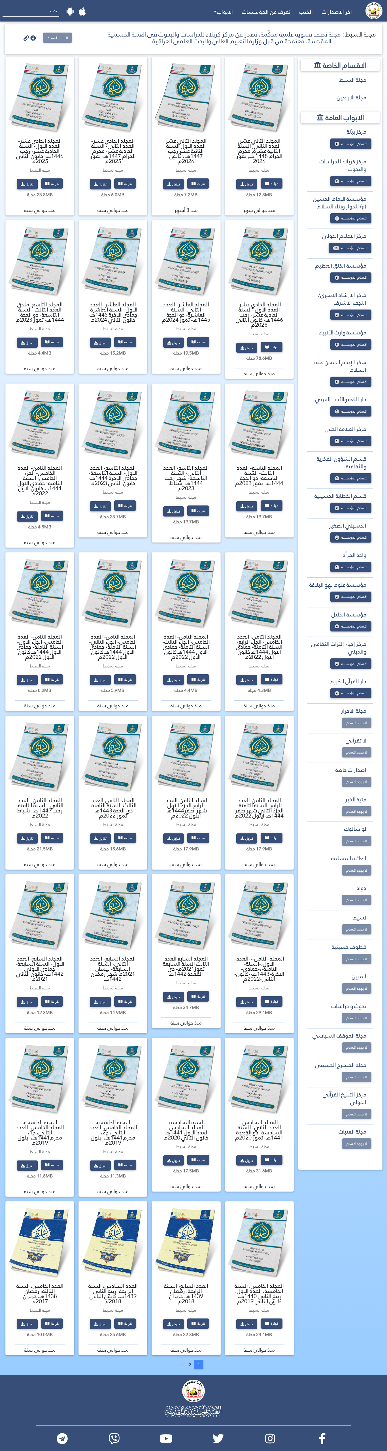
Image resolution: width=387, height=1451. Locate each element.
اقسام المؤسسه (351, 143)
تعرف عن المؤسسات (266, 12)
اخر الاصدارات (337, 12)
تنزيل (249, 184)
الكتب (306, 12)
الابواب (225, 12)
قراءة (274, 183)
